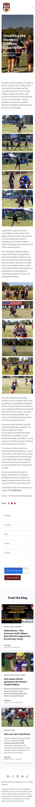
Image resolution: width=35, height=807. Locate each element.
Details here (16, 490)
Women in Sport (13, 53)
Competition (17, 626)
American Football (19, 675)
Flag (4, 53)
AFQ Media (7, 645)
